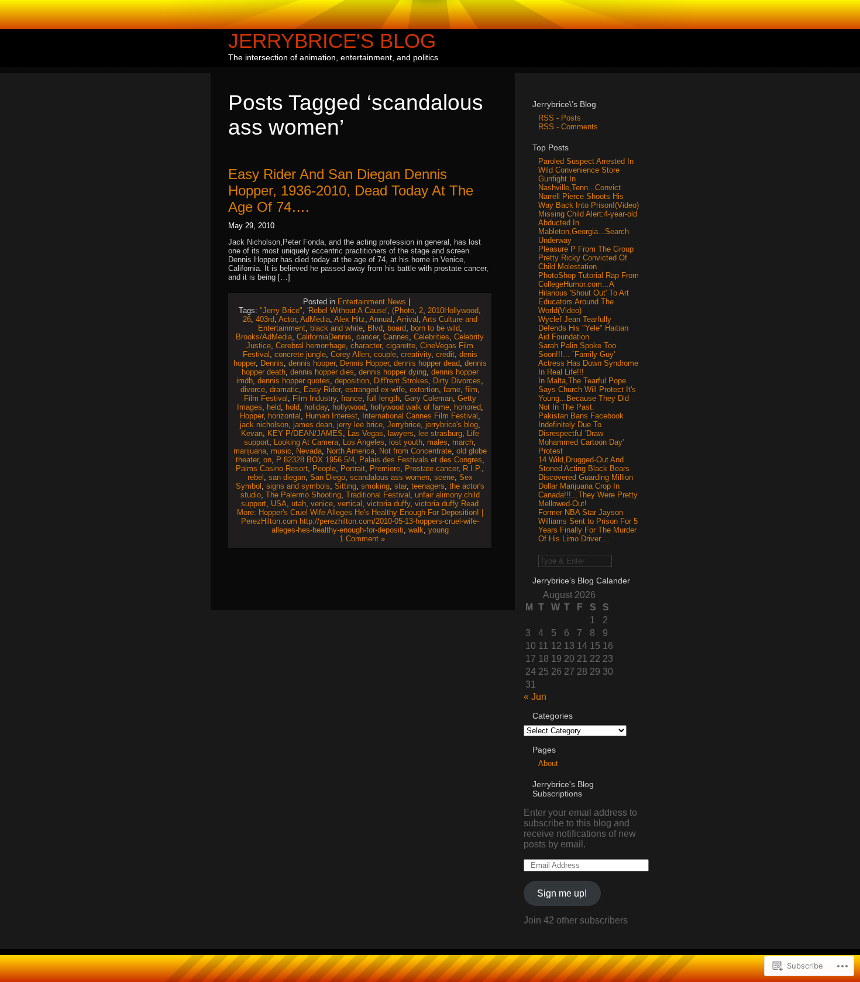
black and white (336, 328)
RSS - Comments (568, 126)
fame (451, 389)
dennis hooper (311, 363)
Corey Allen (350, 354)
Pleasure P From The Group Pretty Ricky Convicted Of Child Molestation (586, 258)
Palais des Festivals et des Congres (420, 459)
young (438, 530)
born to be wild (435, 328)
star (400, 486)
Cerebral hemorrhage (311, 345)
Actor (287, 319)
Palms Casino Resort (272, 468)
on (267, 459)
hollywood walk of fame (409, 407)
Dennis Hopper (364, 363)
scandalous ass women (389, 477)
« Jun (535, 697)
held (274, 407)
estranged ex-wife (375, 389)
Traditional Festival (378, 494)
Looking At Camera (306, 442)
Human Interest (331, 415)
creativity (416, 354)
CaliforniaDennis (324, 336)
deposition (352, 380)
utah (298, 503)
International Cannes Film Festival (420, 415)
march (462, 442)
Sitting (345, 486)
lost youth (405, 442)
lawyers (401, 433)
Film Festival (266, 398)
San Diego (327, 477)
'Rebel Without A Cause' (347, 310)
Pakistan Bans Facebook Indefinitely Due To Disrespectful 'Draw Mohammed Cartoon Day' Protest (581, 433)
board (396, 328)
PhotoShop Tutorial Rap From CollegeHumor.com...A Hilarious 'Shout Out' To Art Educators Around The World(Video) (588, 293)
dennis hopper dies (322, 372)
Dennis (272, 363)
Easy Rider (322, 389)
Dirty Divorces (457, 380)
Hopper (251, 415)
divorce (252, 389)
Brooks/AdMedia (264, 336)
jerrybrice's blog (451, 424)
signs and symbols (298, 486)
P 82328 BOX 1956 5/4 (315, 459)
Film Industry (314, 398)
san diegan (287, 477)
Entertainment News (372, 301)
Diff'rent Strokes (401, 380)
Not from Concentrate (415, 451)
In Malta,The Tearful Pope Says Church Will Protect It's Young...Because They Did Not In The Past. (587, 393)
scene (444, 477)
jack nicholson (264, 424)
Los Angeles (363, 442)
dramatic (284, 389)
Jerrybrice (404, 424)
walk (416, 530)
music (281, 451)
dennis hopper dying (392, 372)
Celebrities (431, 336)
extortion (424, 389)
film (471, 389)
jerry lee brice (360, 424)
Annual (381, 319)
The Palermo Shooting (303, 494)
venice (322, 503)
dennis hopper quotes (293, 380)
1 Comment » (362, 538)
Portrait (352, 468)
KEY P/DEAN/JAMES (305, 433)
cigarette (400, 345)
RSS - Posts (559, 118)
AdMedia (315, 319)
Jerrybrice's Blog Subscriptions (563, 789)
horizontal (284, 415)
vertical (350, 503)
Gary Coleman (428, 398)
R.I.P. (472, 468)
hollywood (349, 407)
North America (350, 451)
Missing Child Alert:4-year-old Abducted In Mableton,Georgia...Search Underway (587, 227)
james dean (312, 424)
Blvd (375, 328)
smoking (375, 486)
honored (467, 407)
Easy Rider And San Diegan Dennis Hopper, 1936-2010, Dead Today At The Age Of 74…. (350, 190)
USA (279, 503)
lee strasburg (440, 433)
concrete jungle (300, 354)
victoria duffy (388, 503)
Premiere (385, 468)
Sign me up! (562, 893)
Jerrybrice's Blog (332, 40)
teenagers (428, 486)
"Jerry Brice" (281, 310)
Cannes (396, 336)
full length (383, 398)
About (548, 763)
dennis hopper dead (427, 363)
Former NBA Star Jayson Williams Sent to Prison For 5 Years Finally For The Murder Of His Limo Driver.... (588, 525)
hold (292, 407)
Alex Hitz (349, 319)
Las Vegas (365, 433)
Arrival (407, 319)
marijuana (249, 451)
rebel (255, 477)
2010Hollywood (453, 310)
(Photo (403, 310)
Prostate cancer (431, 468)
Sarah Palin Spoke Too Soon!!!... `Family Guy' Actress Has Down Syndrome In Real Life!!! (588, 358)
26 (247, 319)
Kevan (252, 433)
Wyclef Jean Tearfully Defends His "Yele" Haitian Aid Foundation (583, 328)
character (365, 345)
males (437, 442)
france (351, 398)
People (324, 468)
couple (385, 354)
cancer (367, 336)
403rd (265, 319)
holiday (316, 407)
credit (445, 354)
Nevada (309, 451)
